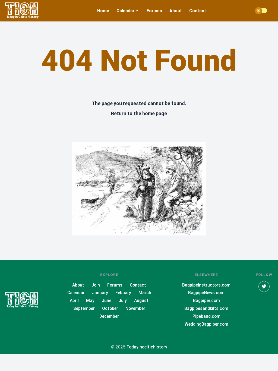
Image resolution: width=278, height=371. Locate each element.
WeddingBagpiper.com (206, 324)
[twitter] (264, 286)
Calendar (76, 292)
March (144, 292)
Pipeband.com (206, 316)
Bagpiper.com (206, 300)
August (141, 300)
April (74, 300)
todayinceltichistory (147, 347)
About (175, 10)
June (106, 300)
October (110, 308)
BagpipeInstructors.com (206, 285)
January (100, 292)
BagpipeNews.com (206, 292)
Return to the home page (139, 113)
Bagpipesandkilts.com (206, 308)
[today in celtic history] (26, 300)
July (123, 300)
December (109, 316)
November (135, 308)
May (90, 300)
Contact (197, 10)
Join (95, 285)
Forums (154, 10)
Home (103, 10)
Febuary (123, 292)
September (84, 308)
